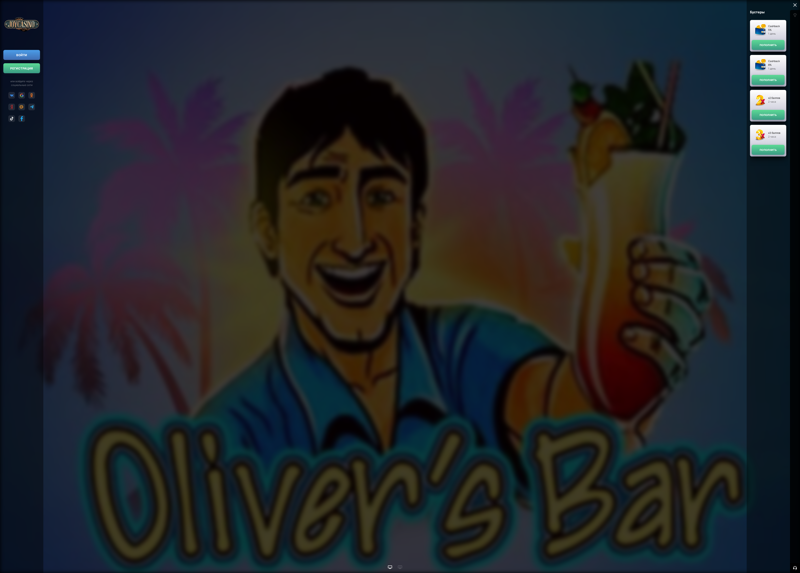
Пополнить (768, 45)
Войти (21, 55)
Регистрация (21, 68)
